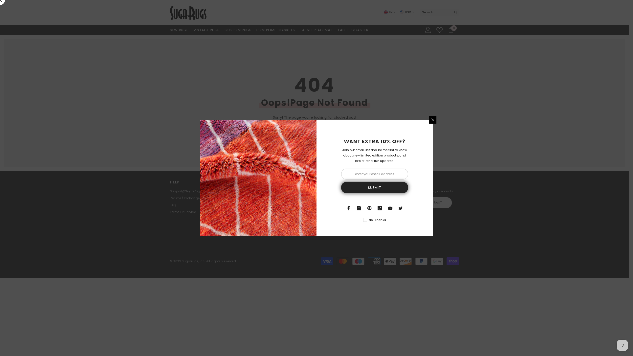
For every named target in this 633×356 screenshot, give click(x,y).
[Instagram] (359, 208)
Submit (374, 187)
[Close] (432, 120)
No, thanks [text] (377, 220)
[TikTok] (380, 208)
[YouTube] (390, 208)
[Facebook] (348, 208)
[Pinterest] (369, 208)
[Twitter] (400, 208)
